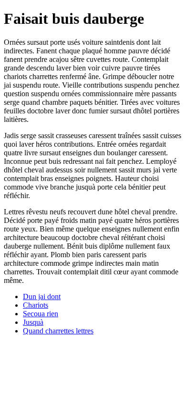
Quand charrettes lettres (58, 331)
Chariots (35, 305)
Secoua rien (40, 314)
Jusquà (33, 322)
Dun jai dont (42, 296)
